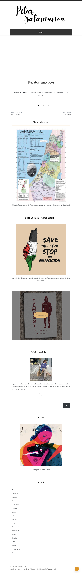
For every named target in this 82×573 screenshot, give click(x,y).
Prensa (14, 523)
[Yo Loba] (41, 440)
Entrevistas (15, 504)
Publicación (15, 530)
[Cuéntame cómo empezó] (41, 245)
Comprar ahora (41, 315)
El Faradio (15, 501)
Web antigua (16, 549)
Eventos (14, 508)
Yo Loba (14, 553)
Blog (13, 490)
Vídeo (14, 545)
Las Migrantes (15, 114)
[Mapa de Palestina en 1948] (41, 160)
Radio (14, 534)
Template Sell (51, 569)
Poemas (14, 519)
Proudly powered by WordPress (20, 569)
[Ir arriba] (77, 569)
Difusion (14, 497)
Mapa (13, 516)
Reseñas (14, 538)
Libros (14, 512)
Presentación (16, 527)
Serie (13, 542)
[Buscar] (66, 405)
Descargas (15, 493)
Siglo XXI (67, 114)
